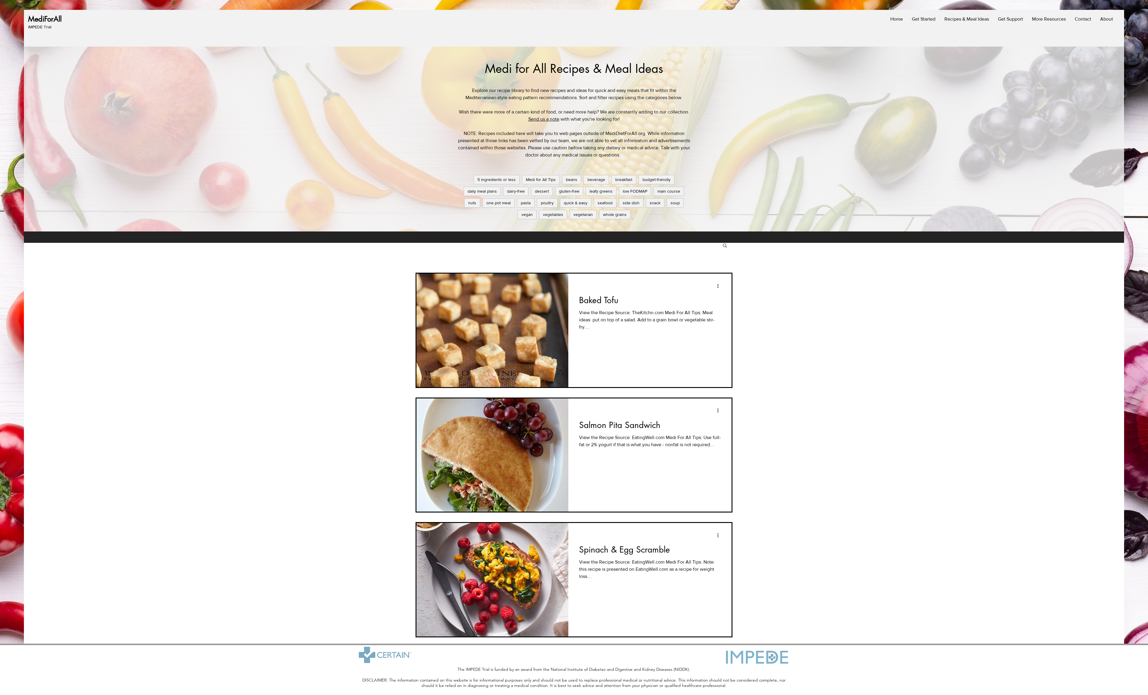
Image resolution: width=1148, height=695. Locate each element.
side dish (631, 202)
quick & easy (575, 202)
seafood (605, 202)
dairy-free (516, 191)
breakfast (623, 179)
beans (571, 179)
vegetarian (583, 214)
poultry (547, 202)
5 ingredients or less (496, 179)
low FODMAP (635, 191)
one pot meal (498, 202)
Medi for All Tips (541, 179)
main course (668, 191)
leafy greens (601, 191)
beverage (596, 179)
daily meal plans (482, 191)
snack (655, 202)
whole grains (615, 214)
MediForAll (45, 19)
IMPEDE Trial (39, 26)
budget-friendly (656, 179)
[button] (725, 246)
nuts (472, 202)
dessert (542, 191)
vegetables (553, 214)
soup (675, 202)
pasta (526, 202)
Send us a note (543, 119)
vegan (527, 214)
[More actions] (719, 285)
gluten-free (569, 191)
